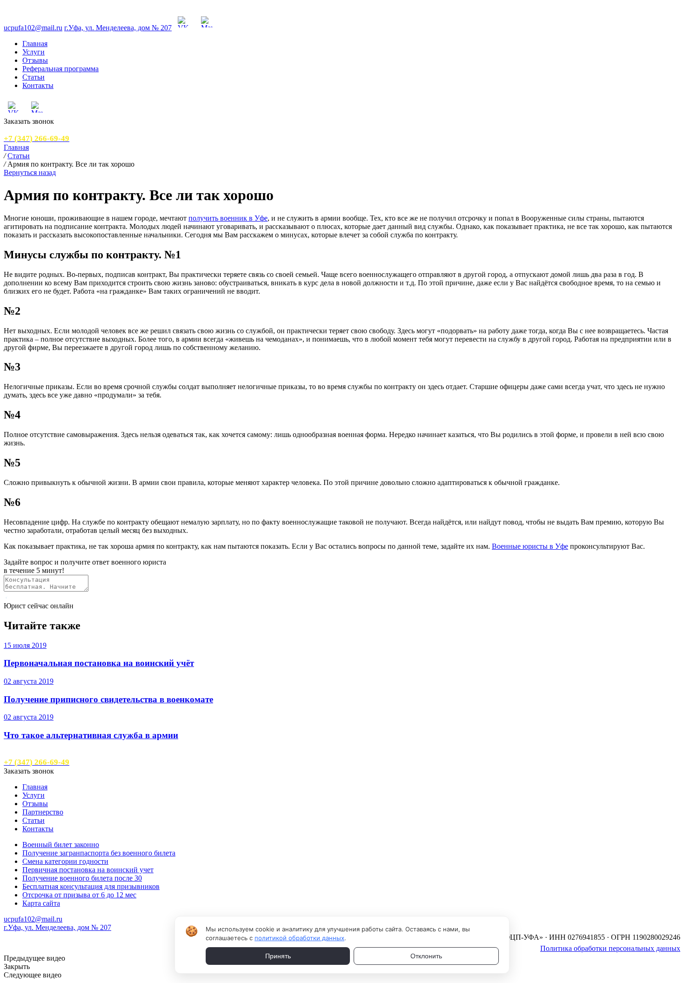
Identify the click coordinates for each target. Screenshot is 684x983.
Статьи (33, 77)
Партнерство (42, 812)
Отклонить (426, 956)
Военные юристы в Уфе (530, 546)
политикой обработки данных (299, 938)
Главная (34, 43)
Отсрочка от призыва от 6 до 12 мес (79, 895)
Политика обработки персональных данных (610, 948)
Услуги (33, 52)
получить (204, 218)
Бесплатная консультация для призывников (91, 886)
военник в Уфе (244, 218)
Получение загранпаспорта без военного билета (98, 853)
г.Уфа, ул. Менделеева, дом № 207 (118, 28)
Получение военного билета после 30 (82, 878)
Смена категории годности (65, 861)
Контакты (38, 85)
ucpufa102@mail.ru (33, 28)
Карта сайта (41, 903)
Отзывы (35, 60)
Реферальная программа (60, 69)
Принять (278, 956)
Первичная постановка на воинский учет (88, 870)
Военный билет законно (60, 844)
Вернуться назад (30, 172)
